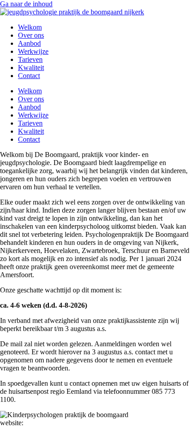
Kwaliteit (31, 67)
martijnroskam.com (52, 423)
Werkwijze (33, 51)
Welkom (30, 27)
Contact (29, 75)
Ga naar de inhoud (26, 4)
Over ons (31, 35)
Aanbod (29, 43)
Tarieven (30, 59)
